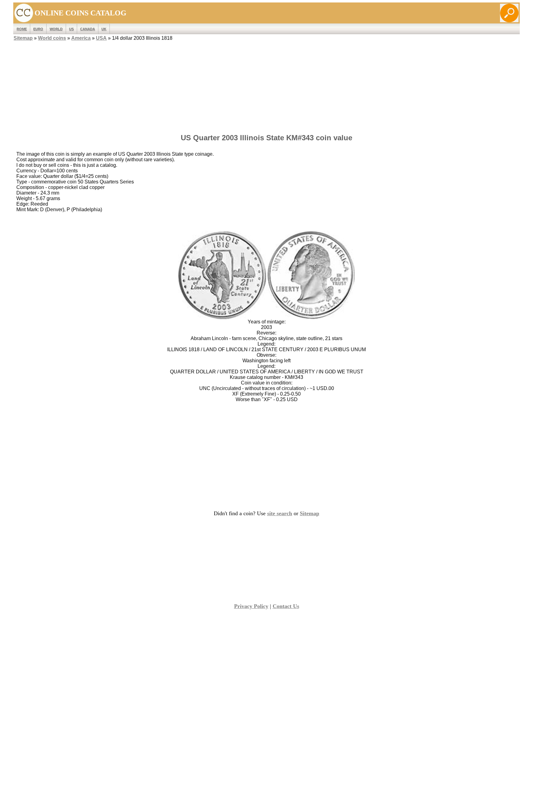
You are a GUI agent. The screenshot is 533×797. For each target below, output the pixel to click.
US (71, 29)
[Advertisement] (266, 85)
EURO (38, 29)
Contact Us (286, 606)
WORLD (56, 29)
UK (103, 29)
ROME (22, 29)
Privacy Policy (251, 606)
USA (101, 38)
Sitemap (23, 38)
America (81, 38)
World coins (52, 38)
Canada (87, 29)
